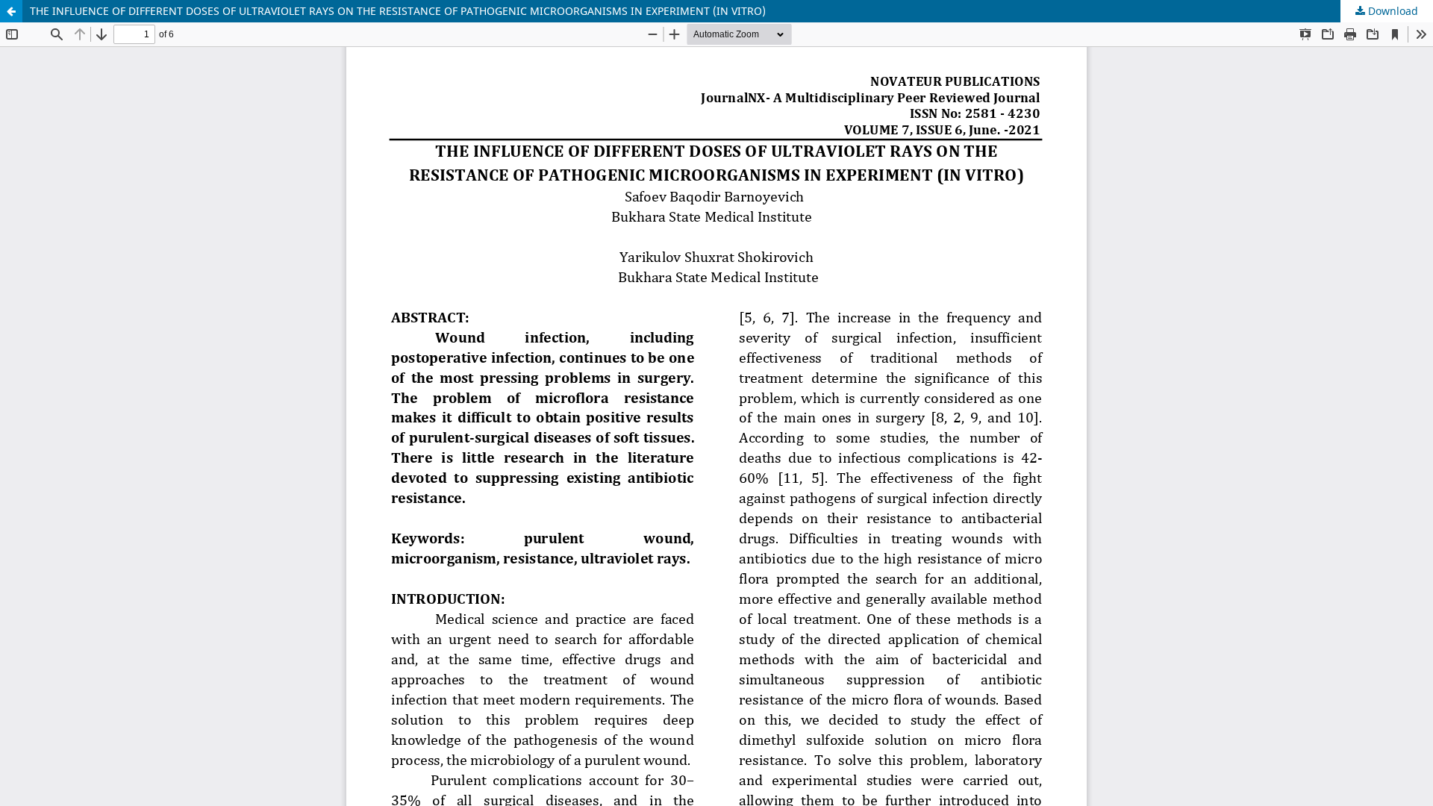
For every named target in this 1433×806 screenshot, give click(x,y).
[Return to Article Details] (11, 11)
